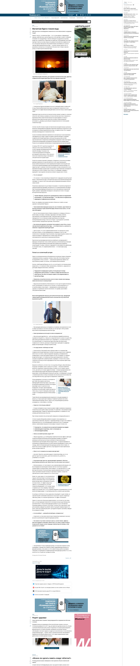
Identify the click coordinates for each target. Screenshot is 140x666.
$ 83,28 (36, 17)
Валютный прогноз (80, 17)
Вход (85, 15)
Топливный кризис (72, 17)
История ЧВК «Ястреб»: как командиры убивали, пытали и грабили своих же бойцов (52, 587)
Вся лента (126, 114)
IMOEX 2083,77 (47, 17)
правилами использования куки (56, 21)
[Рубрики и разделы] (90, 15)
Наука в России (35, 562)
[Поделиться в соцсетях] (30, 37)
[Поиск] (88, 15)
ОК (88, 21)
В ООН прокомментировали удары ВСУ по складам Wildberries (47, 591)
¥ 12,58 (42, 17)
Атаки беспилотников (64, 17)
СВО (85, 17)
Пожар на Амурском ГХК (55, 17)
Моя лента (130, 2)
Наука (33, 25)
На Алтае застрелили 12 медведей (42, 594)
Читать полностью (51, 648)
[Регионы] (81, 15)
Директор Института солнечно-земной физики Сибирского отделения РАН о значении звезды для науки (64, 390)
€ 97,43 (39, 17)
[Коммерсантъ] (35, 15)
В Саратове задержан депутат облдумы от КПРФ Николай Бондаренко (49, 584)
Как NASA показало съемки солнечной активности (64, 485)
